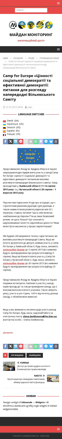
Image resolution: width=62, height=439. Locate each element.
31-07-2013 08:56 (14, 107)
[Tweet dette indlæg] (10, 141)
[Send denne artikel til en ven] (25, 141)
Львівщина (35, 355)
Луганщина (17, 355)
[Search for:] (31, 9)
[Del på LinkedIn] (15, 141)
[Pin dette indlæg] (20, 141)
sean (30, 107)
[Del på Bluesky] (51, 141)
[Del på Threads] (56, 141)
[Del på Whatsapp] (35, 141)
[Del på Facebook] (5, 141)
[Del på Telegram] (45, 141)
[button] (57, 3)
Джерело (8, 332)
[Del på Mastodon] (40, 141)
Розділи (18, 58)
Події (31, 58)
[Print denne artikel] (30, 141)
